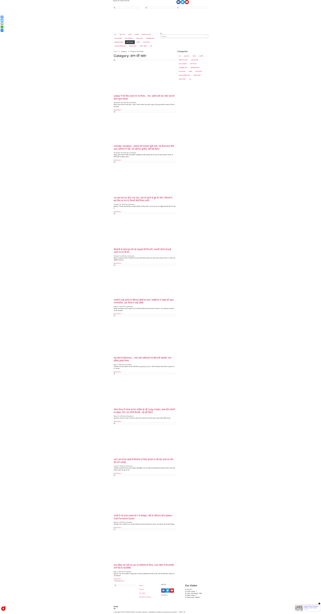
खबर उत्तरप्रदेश (129, 38)
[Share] (2, 30)
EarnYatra (164, 595)
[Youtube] (187, 2)
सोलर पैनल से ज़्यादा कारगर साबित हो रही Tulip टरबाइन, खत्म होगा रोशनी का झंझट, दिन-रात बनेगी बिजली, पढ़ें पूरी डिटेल (144, 411)
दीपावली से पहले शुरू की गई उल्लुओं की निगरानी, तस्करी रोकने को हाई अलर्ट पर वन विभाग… (142, 251)
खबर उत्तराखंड (118, 38)
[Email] (2, 23)
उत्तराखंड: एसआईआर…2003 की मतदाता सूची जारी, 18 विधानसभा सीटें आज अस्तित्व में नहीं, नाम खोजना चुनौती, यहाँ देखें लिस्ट (144, 147)
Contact (141, 589)
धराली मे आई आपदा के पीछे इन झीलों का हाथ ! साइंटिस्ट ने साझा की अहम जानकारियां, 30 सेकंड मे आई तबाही (144, 301)
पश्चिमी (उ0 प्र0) (146, 34)
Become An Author (145, 597)
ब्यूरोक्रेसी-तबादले (119, 42)
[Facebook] (178, 2)
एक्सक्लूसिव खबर (150, 38)
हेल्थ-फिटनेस (146, 42)
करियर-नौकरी (143, 46)
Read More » (118, 110)
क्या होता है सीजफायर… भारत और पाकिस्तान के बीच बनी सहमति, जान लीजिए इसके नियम (142, 359)
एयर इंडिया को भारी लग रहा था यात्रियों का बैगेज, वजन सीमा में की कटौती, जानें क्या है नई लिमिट (144, 566)
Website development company (167, 612)
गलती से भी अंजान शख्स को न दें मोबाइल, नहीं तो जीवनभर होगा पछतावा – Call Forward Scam (143, 517)
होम (115, 34)
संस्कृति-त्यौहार (132, 46)
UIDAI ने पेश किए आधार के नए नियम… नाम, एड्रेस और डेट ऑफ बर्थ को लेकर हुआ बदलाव (144, 97)
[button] (184, 34)
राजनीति (137, 34)
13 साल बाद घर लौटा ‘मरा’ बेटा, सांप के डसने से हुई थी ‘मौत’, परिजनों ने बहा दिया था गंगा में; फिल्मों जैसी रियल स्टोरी (143, 199)
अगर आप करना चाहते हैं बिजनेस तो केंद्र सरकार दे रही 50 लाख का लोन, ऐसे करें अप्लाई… (144, 461)
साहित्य (138, 42)
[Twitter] (183, 2)
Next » (123, 581)
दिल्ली (129, 34)
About (141, 585)
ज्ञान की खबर (130, 42)
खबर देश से (122, 34)
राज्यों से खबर (139, 38)
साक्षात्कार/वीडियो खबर (120, 46)
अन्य (151, 46)
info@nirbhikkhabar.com (123, 608)
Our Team (142, 593)
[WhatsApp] (2, 27)
